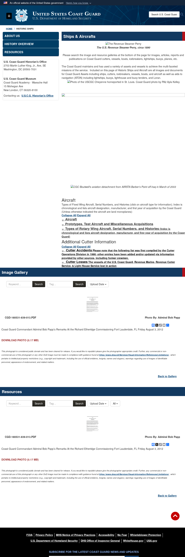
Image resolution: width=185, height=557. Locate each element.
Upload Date (97, 284)
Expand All (84, 215)
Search (39, 284)
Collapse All (69, 215)
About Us (12, 36)
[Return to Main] (175, 518)
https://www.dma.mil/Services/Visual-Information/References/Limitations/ (134, 354)
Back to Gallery (167, 376)
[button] (79, 3)
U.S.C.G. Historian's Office (37, 95)
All (114, 403)
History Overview (19, 44)
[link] (63, 219)
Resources (14, 52)
